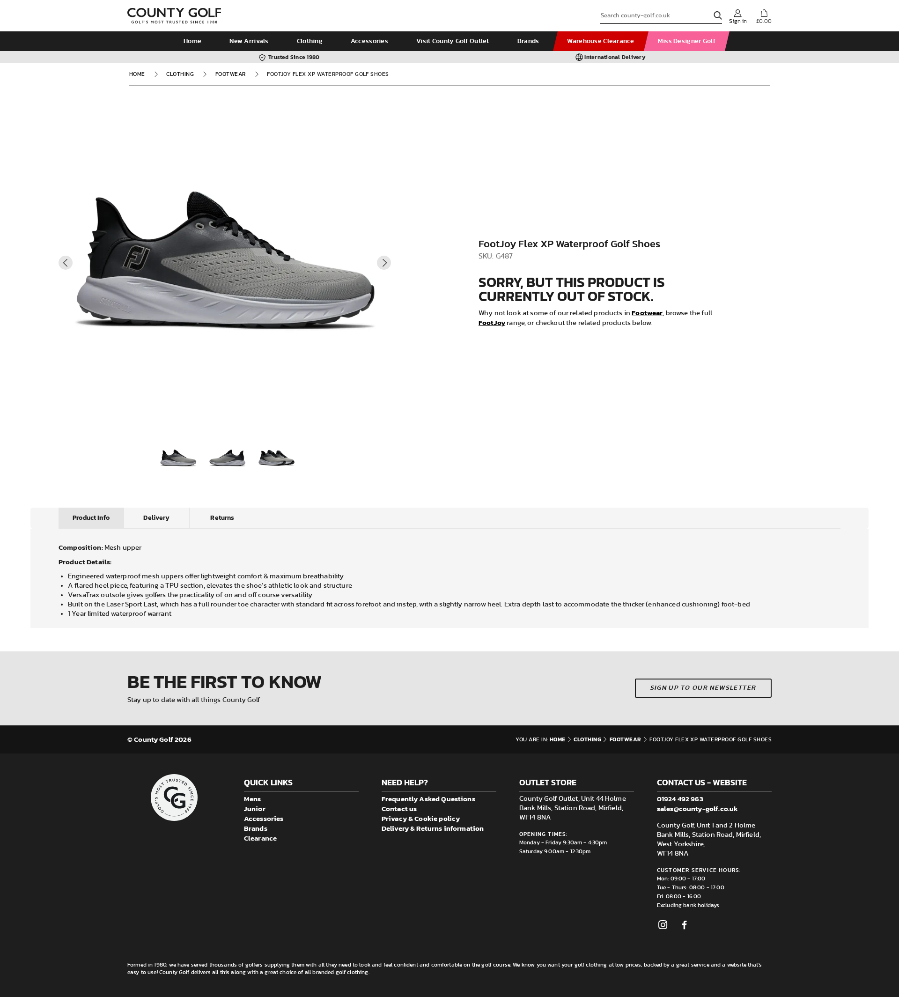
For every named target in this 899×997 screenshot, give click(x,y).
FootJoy (492, 322)
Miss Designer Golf (686, 41)
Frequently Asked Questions (428, 798)
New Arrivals (248, 41)
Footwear (230, 74)
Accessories (369, 41)
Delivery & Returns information (433, 828)
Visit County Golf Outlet (452, 41)
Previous (66, 263)
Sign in (738, 21)
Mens (252, 798)
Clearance (260, 838)
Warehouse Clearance (600, 41)
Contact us (399, 808)
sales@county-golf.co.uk (697, 808)
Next (384, 263)
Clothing (310, 41)
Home (192, 41)
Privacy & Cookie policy (421, 818)
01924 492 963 (680, 798)
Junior (254, 808)
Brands (528, 41)
